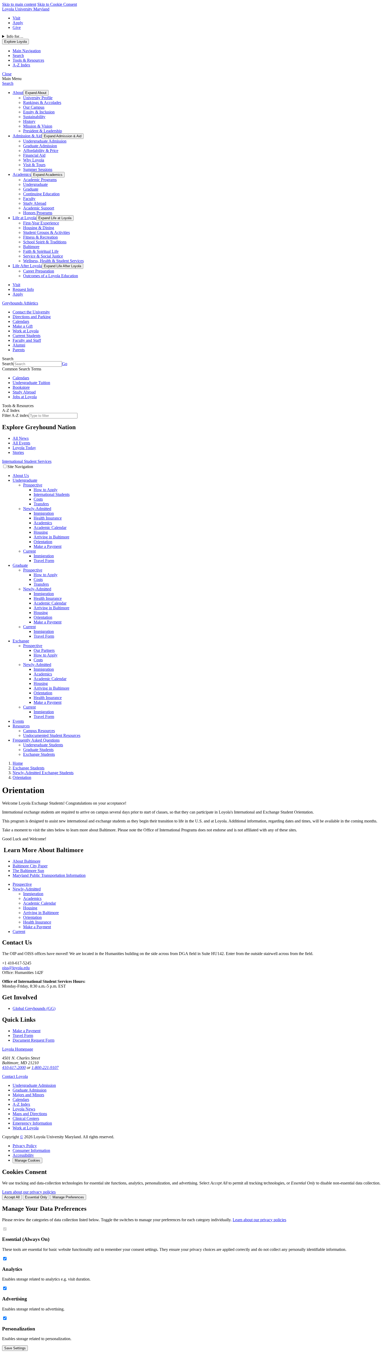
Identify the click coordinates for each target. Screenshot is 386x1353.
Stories (18, 452)
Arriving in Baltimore (51, 537)
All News (21, 438)
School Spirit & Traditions (44, 242)
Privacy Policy (25, 1146)
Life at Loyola (24, 218)
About (18, 92)
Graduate (30, 189)
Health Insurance (48, 518)
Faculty (29, 198)
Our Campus (33, 107)
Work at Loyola (26, 331)
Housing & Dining (38, 228)
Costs (38, 499)
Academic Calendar (50, 527)
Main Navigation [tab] (27, 51)
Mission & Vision (37, 126)
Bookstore (21, 387)
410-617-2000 (14, 1067)
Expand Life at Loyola (54, 218)
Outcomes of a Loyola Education (50, 276)
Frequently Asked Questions (36, 740)
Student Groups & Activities (46, 232)
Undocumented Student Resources (51, 735)
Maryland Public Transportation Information (49, 875)
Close (7, 74)
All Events (21, 443)
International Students (52, 494)
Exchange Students (39, 754)
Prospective (32, 485)
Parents (19, 350)
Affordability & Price (40, 150)
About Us (21, 475)
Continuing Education (41, 194)
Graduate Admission (40, 146)
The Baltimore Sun (28, 870)
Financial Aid (34, 155)
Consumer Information (31, 1150)
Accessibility (23, 1155)
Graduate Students (38, 749)
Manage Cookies (27, 1160)
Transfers (41, 504)
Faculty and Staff (27, 340)
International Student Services (26, 461)
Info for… (15, 36)
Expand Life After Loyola (62, 266)
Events (18, 721)
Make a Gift (23, 326)
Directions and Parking (32, 316)
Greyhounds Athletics (20, 303)
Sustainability (34, 116)
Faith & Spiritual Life (41, 251)
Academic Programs (40, 179)
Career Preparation (38, 271)
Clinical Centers (26, 1118)
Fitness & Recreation (40, 237)
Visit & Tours (34, 164)
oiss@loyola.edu (16, 968)
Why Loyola (33, 160)
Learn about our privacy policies (29, 1192)
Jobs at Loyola (25, 397)
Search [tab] (18, 55)
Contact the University (31, 312)
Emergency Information (32, 1123)
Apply (18, 22)
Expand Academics (47, 175)
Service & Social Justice (43, 256)
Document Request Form (33, 1040)
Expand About (35, 93)
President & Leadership (42, 131)
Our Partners (44, 650)
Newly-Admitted (37, 508)
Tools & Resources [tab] (28, 60)
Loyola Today (24, 447)
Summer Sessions (37, 169)
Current (29, 551)
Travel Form (44, 560)
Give (17, 27)
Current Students (26, 335)
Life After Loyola (27, 266)
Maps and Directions (30, 1113)
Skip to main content (19, 4)
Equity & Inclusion (39, 112)
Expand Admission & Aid (62, 136)
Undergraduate (35, 184)
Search (7, 83)
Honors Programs (37, 213)
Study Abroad (34, 203)
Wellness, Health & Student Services (53, 261)
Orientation (43, 541)
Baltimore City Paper (30, 866)
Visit (16, 18)
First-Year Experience (41, 223)
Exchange (21, 641)
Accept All (12, 1197)
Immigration (44, 513)
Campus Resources (39, 730)
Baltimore (31, 246)
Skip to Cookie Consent (57, 4)
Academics (22, 174)
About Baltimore (26, 861)
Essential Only (36, 1197)
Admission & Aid (27, 136)
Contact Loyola (15, 1076)
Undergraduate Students (43, 745)
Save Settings (15, 1348)
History (29, 121)
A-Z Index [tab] (21, 65)
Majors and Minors (28, 1095)
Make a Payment (47, 546)
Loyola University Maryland (25, 9)
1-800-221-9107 (45, 1067)
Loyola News (24, 1109)
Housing (41, 532)
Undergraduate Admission (44, 141)
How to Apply (46, 489)
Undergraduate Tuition (31, 382)
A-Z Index (21, 1104)
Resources (21, 726)
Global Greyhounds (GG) (34, 1008)
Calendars (21, 321)
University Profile (38, 98)
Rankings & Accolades (42, 102)
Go (64, 363)
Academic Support (38, 208)
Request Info (23, 289)
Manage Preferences (68, 1197)
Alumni (19, 345)
